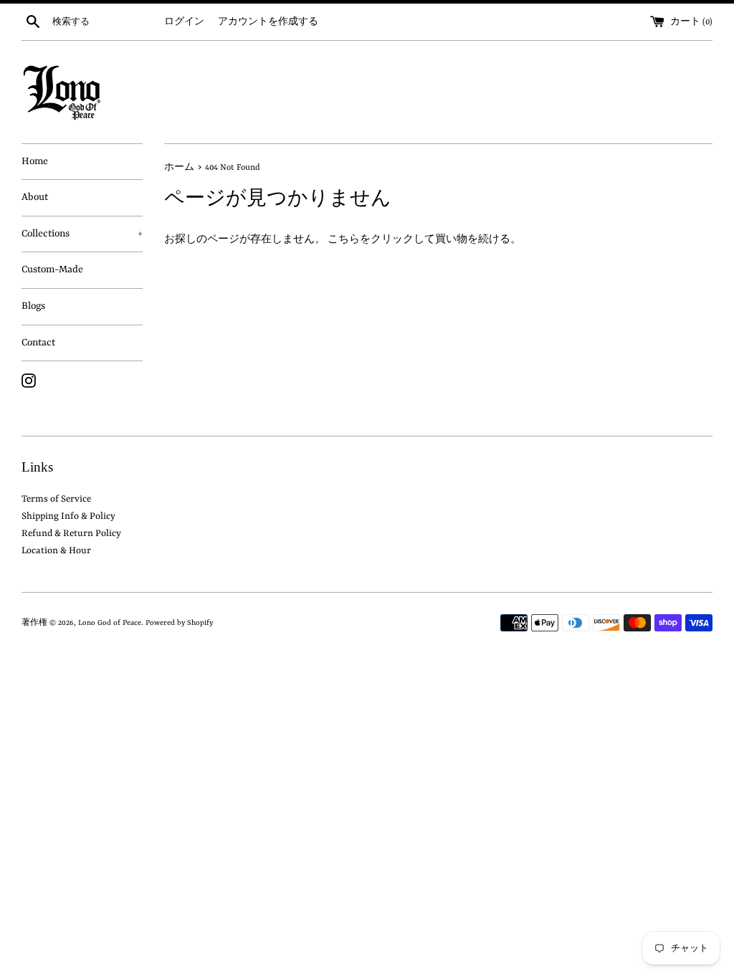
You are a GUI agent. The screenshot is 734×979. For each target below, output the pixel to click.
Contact (38, 342)
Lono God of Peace (109, 623)
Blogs (33, 306)
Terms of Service (56, 499)
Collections (82, 233)
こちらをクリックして (381, 239)
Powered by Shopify (179, 623)
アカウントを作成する (268, 22)
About (35, 197)
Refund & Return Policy (71, 533)
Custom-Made (52, 269)
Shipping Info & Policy (68, 516)
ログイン (184, 22)
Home (35, 161)
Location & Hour (56, 550)
